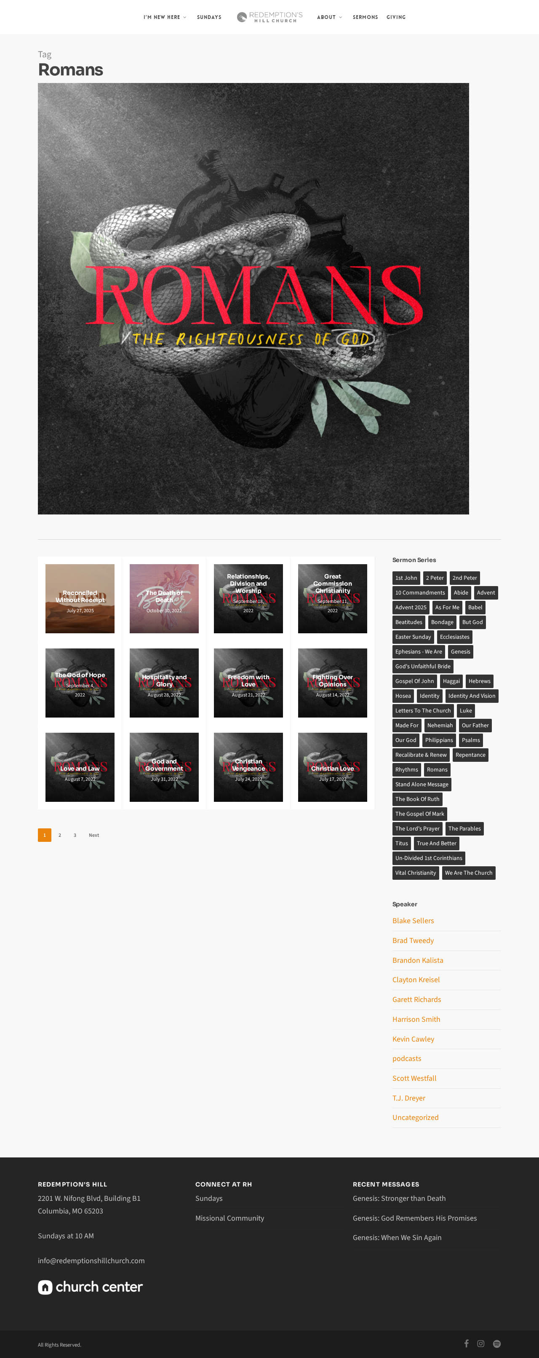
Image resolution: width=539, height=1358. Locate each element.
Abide (461, 593)
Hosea (403, 696)
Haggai (451, 681)
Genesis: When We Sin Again (397, 1237)
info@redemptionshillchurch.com (91, 1261)
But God (472, 622)
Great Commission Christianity (332, 583)
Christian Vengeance (248, 765)
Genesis (460, 652)
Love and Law (80, 768)
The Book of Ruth (417, 799)
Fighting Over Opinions (332, 681)
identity (430, 696)
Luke (466, 711)
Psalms (471, 740)
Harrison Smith (416, 1019)
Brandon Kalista (417, 960)
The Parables (464, 829)
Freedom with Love (249, 681)
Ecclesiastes (455, 637)
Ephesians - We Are (418, 652)
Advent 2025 (411, 607)
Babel (475, 607)
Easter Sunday (413, 637)
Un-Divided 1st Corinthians (428, 858)
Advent (486, 593)
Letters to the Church (423, 711)
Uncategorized (415, 1117)
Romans (437, 770)
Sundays (209, 1198)
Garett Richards (416, 999)
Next (94, 835)
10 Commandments (420, 593)
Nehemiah (440, 725)
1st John (406, 578)
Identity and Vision (472, 696)
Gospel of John (414, 681)
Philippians (439, 740)
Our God (405, 740)
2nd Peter (465, 578)
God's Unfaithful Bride (423, 666)
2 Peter (435, 578)
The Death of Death (164, 596)
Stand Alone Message (421, 784)
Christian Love (332, 768)
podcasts (407, 1058)
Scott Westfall (414, 1078)
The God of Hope (80, 675)
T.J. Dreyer (408, 1098)
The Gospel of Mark (419, 814)
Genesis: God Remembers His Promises (415, 1218)
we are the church (469, 873)
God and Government (164, 765)
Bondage (442, 622)
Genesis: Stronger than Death (399, 1198)
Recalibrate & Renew (421, 755)
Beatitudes (408, 622)
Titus (401, 843)
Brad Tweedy (413, 940)
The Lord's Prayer (417, 829)
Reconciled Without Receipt (80, 596)
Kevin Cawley (413, 1039)
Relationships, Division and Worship (248, 583)
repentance (471, 755)
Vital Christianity (415, 873)
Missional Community (229, 1218)
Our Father (475, 725)
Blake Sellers (413, 921)
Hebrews (480, 681)
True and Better (436, 843)
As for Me (447, 607)
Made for (407, 725)
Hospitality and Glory (164, 681)
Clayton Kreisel (416, 980)
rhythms (406, 770)
